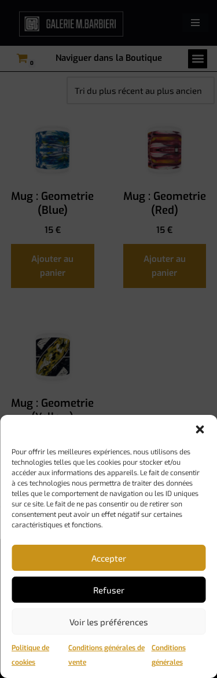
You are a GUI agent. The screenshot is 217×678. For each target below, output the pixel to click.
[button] (199, 429)
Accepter (108, 558)
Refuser (108, 590)
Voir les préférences (108, 622)
